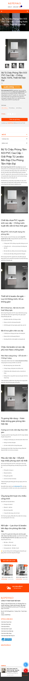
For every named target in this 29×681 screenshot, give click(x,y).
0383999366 (10, 123)
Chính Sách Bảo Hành (6, 624)
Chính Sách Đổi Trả (5, 626)
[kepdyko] (14, 3)
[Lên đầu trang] (25, 676)
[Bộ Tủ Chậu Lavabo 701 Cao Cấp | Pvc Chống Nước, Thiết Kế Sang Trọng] (7, 570)
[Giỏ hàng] (20, 7)
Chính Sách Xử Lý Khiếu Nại (7, 631)
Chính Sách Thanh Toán (6, 622)
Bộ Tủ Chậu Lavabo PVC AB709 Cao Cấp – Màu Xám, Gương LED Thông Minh (13, 670)
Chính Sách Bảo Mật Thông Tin (8, 635)
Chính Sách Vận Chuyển (6, 628)
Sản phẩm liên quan (9, 560)
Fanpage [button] (3, 665)
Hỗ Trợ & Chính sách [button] (7, 619)
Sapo (17, 677)
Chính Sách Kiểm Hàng (6, 633)
